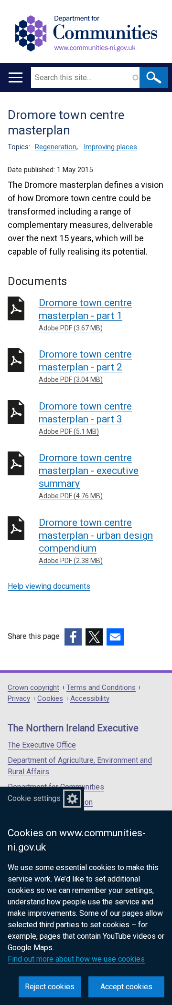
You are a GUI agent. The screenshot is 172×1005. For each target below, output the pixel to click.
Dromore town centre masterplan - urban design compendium (96, 540)
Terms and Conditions (101, 687)
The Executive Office (42, 744)
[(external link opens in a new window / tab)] (73, 637)
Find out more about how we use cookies (76, 959)
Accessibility (89, 698)
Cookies (50, 698)
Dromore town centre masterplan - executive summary (89, 476)
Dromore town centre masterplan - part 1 (85, 314)
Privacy (19, 698)
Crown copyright (33, 687)
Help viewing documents (49, 586)
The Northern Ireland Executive (73, 728)
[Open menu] (15, 77)
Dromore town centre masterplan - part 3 (85, 417)
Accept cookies (126, 986)
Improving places (110, 147)
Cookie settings (34, 798)
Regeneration (55, 147)
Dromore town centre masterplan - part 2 (85, 366)
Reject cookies (50, 986)
